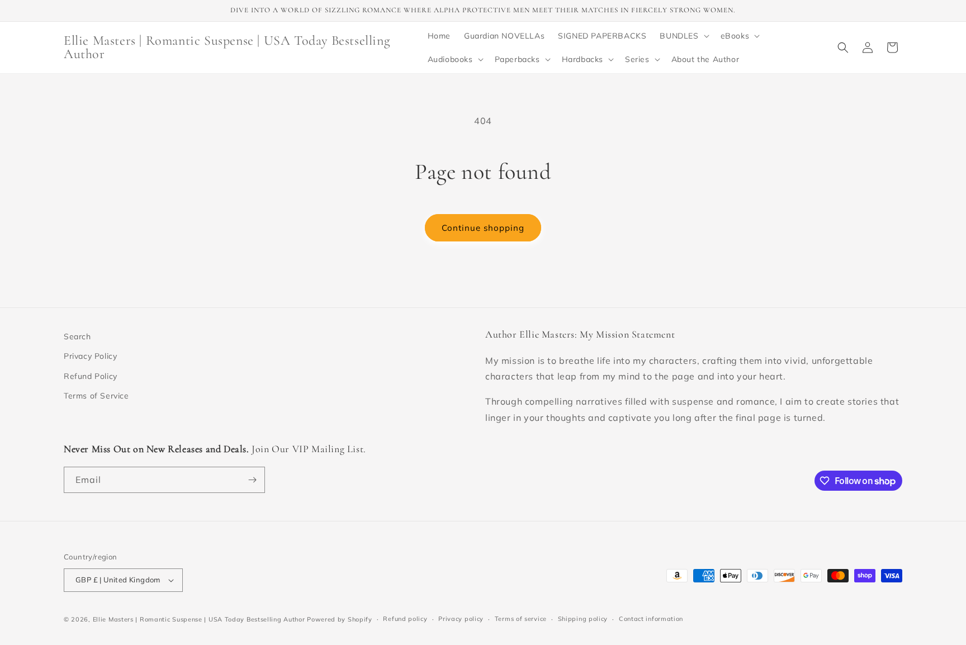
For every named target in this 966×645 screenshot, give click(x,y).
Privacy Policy (90, 356)
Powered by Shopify (339, 619)
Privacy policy (461, 619)
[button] (683, 36)
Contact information (651, 619)
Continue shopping (483, 227)
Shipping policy (583, 619)
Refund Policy (90, 376)
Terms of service (521, 619)
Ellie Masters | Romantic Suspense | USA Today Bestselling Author (199, 619)
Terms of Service (96, 396)
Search (77, 336)
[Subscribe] (252, 480)
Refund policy (405, 619)
